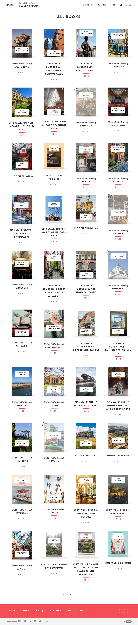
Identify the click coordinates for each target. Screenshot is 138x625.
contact (12, 611)
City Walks (101, 5)
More (112, 5)
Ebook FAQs (39, 611)
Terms (82, 611)
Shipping (25, 611)
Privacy (71, 611)
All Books (88, 5)
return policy (56, 611)
